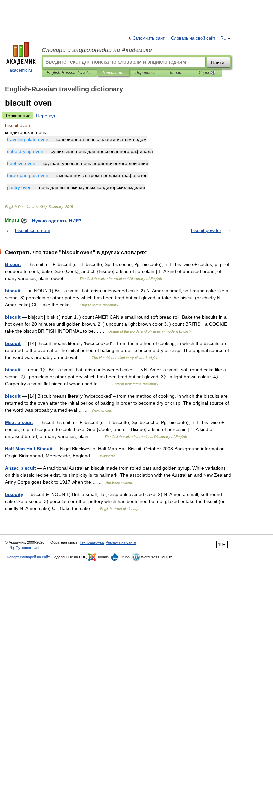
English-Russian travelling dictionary (69, 72)
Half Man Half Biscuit (29, 448)
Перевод (45, 115)
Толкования (113, 72)
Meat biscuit (19, 422)
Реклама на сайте (121, 542)
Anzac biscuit (20, 468)
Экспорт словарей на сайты (28, 557)
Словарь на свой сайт (193, 38)
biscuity (14, 494)
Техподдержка (92, 542)
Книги (175, 72)
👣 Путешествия (24, 548)
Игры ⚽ (207, 72)
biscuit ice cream (32, 230)
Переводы (145, 72)
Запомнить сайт (149, 38)
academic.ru (21, 70)
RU (223, 38)
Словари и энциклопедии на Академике (97, 50)
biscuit (13, 290)
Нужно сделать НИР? (57, 220)
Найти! (218, 62)
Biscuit (13, 264)
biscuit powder (206, 230)
